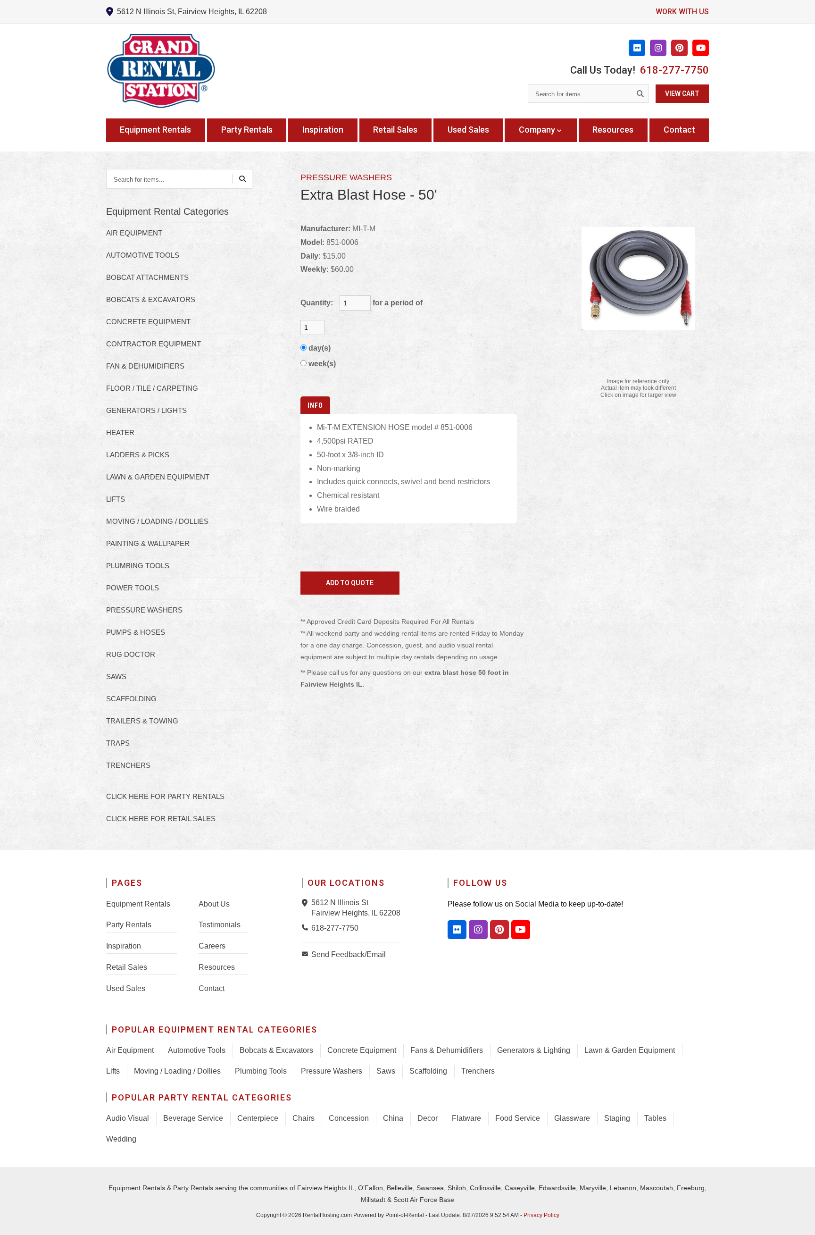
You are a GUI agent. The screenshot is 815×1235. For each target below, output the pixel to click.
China (393, 1118)
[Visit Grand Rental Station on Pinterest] (679, 48)
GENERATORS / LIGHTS (146, 410)
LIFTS (115, 499)
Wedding (121, 1139)
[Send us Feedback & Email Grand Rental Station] (306, 953)
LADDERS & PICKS (137, 455)
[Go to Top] (797, 1218)
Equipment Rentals (155, 129)
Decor (427, 1118)
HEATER (120, 432)
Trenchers (478, 1071)
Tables (655, 1118)
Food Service (517, 1118)
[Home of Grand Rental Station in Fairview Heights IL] (161, 71)
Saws (385, 1071)
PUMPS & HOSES (135, 632)
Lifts (113, 1071)
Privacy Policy (541, 1215)
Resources (612, 129)
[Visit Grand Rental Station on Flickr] (637, 48)
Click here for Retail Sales (161, 819)
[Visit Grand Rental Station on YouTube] (700, 48)
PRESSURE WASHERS (144, 610)
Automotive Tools (196, 1050)
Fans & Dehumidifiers (446, 1050)
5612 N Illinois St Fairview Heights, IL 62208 (355, 908)
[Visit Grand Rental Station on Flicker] (457, 929)
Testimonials (220, 925)
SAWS (116, 676)
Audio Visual (127, 1118)
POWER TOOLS (132, 588)
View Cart (682, 93)
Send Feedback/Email (348, 954)
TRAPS (118, 743)
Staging (617, 1118)
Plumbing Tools (261, 1071)
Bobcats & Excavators (276, 1050)
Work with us (682, 11)
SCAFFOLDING (131, 699)
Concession (349, 1118)
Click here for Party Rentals (165, 796)
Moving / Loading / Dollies (177, 1071)
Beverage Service (193, 1118)
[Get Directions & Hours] (306, 903)
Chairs (303, 1118)
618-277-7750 (674, 70)
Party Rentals (247, 129)
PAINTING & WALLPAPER (148, 543)
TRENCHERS (128, 765)
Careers (212, 946)
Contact (679, 129)
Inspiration (322, 129)
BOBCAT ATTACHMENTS (147, 277)
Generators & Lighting (533, 1050)
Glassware (572, 1118)
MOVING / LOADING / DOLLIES (157, 521)
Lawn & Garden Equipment (629, 1050)
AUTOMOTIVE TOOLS (142, 255)
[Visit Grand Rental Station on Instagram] (658, 48)
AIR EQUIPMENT (134, 233)
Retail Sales (395, 129)
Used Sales (468, 129)
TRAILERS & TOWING (142, 721)
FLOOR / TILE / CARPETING (152, 388)
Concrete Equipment (361, 1050)
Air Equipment (130, 1050)
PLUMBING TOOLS (137, 566)
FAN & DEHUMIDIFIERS (145, 366)
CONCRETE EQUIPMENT (148, 322)
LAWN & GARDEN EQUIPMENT (157, 477)
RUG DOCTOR (130, 654)
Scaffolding (428, 1071)
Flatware (466, 1118)
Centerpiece (257, 1118)
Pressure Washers (331, 1071)
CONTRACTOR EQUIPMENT (153, 344)
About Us (214, 904)
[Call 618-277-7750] (306, 927)
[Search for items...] (640, 93)
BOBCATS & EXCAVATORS (150, 299)
